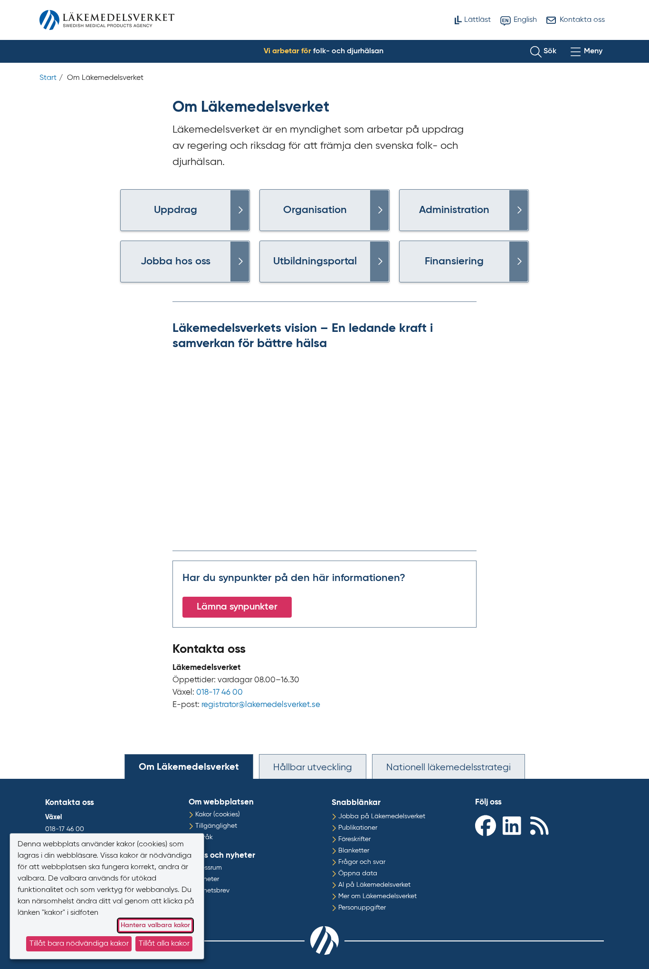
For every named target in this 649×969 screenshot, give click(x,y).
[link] (239, 210)
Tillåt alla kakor (164, 944)
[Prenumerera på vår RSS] (541, 825)
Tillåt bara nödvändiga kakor (79, 944)
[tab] (188, 766)
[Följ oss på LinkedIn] (514, 825)
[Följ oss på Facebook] (486, 825)
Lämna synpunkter (237, 607)
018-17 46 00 (219, 692)
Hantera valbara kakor (155, 925)
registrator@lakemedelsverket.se (260, 705)
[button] (543, 51)
